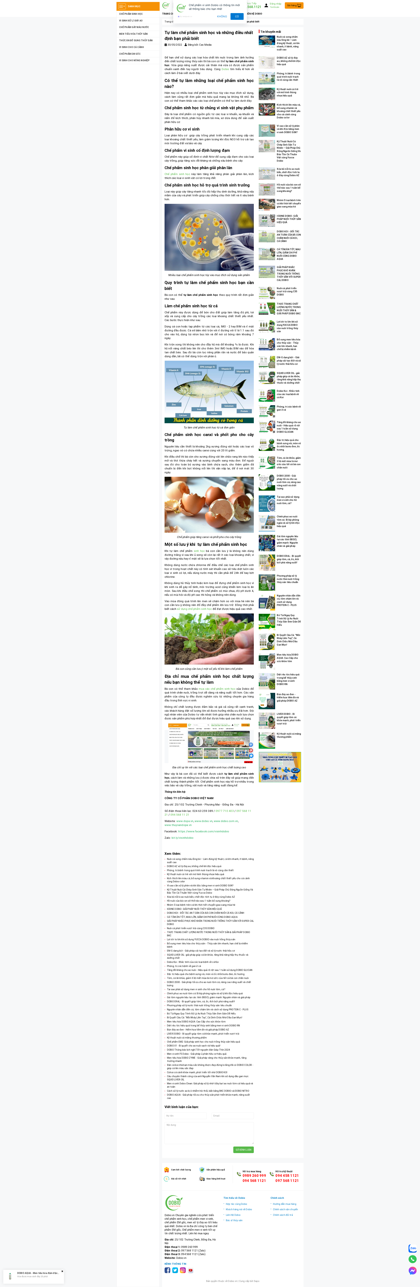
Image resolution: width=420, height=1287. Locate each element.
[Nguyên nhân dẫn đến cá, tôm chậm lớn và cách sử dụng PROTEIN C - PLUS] (267, 602)
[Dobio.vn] (192, 1203)
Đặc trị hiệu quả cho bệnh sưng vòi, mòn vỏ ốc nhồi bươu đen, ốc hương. (206, 974)
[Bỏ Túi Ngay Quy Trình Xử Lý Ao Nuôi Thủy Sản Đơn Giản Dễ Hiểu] (267, 622)
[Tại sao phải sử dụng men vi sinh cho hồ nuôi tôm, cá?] (267, 503)
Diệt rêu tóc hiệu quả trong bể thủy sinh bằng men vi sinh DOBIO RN (203, 1025)
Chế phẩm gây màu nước (134, 27)
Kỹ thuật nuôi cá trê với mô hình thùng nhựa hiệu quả (195, 874)
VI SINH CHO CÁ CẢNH (131, 47)
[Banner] (280, 767)
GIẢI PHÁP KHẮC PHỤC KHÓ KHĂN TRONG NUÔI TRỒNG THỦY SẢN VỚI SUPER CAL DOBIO (289, 273)
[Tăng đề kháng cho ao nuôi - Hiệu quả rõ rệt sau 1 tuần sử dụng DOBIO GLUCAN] (267, 427)
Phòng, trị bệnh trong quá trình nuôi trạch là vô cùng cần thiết (200, 870)
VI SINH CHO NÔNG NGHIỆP (134, 60)
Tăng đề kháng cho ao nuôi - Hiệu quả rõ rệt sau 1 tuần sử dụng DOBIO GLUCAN (209, 970)
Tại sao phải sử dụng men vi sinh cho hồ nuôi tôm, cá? (196, 989)
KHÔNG (222, 16)
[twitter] (175, 1270)
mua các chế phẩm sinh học (217, 688)
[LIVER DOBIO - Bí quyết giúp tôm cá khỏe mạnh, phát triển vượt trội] (267, 721)
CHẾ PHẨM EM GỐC (130, 54)
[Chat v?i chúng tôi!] (413, 1271)
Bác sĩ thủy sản (234, 1220)
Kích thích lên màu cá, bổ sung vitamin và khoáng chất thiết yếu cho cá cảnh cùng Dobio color (289, 111)
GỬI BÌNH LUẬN (243, 1149)
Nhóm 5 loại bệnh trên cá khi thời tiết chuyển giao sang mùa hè (201, 905)
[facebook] (168, 1270)
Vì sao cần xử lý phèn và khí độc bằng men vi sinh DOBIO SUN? (200, 885)
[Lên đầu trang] (414, 1281)
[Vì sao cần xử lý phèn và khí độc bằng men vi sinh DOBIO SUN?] (267, 130)
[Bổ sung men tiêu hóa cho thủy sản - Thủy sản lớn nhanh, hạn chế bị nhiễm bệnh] (267, 344)
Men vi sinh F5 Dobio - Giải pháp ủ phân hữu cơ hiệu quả (197, 1054)
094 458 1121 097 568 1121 (287, 1178)
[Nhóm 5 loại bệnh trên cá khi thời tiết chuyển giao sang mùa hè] (267, 205)
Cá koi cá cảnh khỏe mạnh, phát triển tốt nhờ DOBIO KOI (197, 1072)
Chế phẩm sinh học (177, 174)
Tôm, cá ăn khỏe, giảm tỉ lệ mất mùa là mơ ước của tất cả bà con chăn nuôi (208, 978)
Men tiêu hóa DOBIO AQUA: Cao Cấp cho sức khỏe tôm (196, 1021)
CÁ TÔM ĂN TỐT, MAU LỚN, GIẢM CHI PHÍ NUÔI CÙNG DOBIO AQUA (202, 917)
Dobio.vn (181, 1257)
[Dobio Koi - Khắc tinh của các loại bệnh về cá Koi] (267, 395)
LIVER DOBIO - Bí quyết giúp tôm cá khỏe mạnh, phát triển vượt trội (203, 1033)
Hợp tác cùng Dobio (236, 1204)
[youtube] (191, 1270)
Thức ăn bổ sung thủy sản (136, 40)
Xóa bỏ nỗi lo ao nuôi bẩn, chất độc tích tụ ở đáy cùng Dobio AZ (201, 897)
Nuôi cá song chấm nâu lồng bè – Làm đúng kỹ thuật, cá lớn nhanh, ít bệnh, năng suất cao (288, 43)
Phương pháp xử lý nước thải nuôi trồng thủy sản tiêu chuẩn (199, 1005)
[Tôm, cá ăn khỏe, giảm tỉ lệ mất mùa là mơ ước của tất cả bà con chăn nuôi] (267, 462)
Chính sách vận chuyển (285, 1209)
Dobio (225, 69)
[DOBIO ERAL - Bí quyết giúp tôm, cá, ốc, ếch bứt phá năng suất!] (267, 563)
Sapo (256, 1281)
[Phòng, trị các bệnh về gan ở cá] (267, 411)
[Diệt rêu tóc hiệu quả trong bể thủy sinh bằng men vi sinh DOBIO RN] (267, 681)
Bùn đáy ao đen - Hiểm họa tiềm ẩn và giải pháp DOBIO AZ (198, 1029)
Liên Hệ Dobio (233, 1215)
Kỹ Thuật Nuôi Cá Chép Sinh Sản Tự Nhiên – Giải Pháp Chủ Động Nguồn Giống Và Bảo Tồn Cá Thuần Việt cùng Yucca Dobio (289, 151)
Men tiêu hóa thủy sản (133, 34)
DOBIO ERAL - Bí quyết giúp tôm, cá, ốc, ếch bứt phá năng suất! (201, 1001)
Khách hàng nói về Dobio (239, 1209)
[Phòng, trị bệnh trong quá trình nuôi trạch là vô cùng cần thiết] (267, 78)
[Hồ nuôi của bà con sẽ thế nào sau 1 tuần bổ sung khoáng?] (267, 189)
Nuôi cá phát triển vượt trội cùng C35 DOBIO (191, 928)
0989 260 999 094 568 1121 (254, 1178)
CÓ (237, 16)
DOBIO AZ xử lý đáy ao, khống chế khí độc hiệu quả (194, 866)
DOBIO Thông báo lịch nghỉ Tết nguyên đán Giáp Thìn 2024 (198, 1049)
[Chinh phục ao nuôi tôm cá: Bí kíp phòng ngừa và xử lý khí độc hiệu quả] (267, 523)
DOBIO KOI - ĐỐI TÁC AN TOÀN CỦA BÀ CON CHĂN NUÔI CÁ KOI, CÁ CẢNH (205, 913)
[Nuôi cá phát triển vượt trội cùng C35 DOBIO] (267, 293)
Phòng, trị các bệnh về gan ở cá (184, 966)
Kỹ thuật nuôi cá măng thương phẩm (187, 1037)
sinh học (199, 551)
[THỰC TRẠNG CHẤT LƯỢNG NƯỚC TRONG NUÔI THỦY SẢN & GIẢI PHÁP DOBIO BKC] (267, 309)
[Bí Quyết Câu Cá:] (267, 642)
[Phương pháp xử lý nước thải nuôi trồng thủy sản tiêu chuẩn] (267, 582)
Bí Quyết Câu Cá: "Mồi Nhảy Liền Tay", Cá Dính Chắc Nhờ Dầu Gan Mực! (204, 1017)
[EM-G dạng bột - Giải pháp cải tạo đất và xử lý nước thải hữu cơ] (267, 362)
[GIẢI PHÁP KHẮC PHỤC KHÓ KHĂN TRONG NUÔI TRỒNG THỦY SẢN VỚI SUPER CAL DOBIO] (267, 272)
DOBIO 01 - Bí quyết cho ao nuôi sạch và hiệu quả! (193, 1045)
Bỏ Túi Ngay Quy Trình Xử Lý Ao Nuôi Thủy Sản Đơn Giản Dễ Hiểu (201, 1013)
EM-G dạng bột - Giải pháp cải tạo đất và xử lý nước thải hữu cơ (201, 950)
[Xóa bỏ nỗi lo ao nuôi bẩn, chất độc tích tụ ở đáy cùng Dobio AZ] (267, 173)
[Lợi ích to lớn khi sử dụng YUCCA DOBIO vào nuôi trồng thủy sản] (267, 326)
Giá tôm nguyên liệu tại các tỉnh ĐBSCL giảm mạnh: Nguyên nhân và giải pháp (209, 997)
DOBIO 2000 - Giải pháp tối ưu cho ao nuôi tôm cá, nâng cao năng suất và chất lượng (289, 482)
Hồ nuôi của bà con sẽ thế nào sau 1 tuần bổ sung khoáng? (199, 900)
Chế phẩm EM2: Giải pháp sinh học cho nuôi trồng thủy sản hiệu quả (203, 1041)
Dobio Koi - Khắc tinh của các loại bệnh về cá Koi (193, 962)
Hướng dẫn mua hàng (284, 1204)
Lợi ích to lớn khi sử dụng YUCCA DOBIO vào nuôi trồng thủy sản (201, 939)
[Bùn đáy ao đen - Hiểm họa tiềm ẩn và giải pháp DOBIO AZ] (267, 701)
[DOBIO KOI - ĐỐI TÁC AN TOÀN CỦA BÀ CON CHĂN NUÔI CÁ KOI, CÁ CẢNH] (267, 236)
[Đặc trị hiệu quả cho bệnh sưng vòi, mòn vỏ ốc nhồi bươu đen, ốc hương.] (267, 445)
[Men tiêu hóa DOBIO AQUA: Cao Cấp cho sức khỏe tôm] (267, 661)
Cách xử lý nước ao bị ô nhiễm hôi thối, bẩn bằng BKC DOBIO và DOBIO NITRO (208, 1091)
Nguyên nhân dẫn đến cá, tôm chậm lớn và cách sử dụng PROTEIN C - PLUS (207, 1009)
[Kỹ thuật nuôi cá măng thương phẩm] (267, 740)
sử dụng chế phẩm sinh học (194, 609)
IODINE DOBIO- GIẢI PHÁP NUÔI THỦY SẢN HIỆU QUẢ (194, 909)
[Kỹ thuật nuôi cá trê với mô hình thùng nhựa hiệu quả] (267, 94)
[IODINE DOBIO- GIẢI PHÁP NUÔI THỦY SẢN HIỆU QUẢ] (267, 220)
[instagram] (183, 1270)
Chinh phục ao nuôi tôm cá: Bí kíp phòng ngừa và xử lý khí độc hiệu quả (205, 993)
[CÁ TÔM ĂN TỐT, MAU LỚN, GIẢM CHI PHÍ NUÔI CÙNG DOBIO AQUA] (267, 254)
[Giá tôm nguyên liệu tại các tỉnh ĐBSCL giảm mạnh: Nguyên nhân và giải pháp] (267, 543)
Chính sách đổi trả (283, 1215)
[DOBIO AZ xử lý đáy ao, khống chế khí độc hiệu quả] (267, 62)
